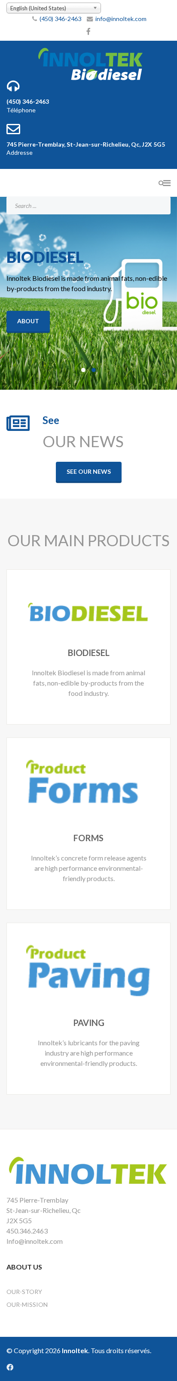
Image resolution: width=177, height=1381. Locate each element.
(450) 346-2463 (60, 18)
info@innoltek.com (120, 18)
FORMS (88, 838)
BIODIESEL (89, 652)
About (28, 321)
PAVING (88, 1022)
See (51, 420)
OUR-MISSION (27, 1304)
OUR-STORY (24, 1291)
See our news (89, 471)
